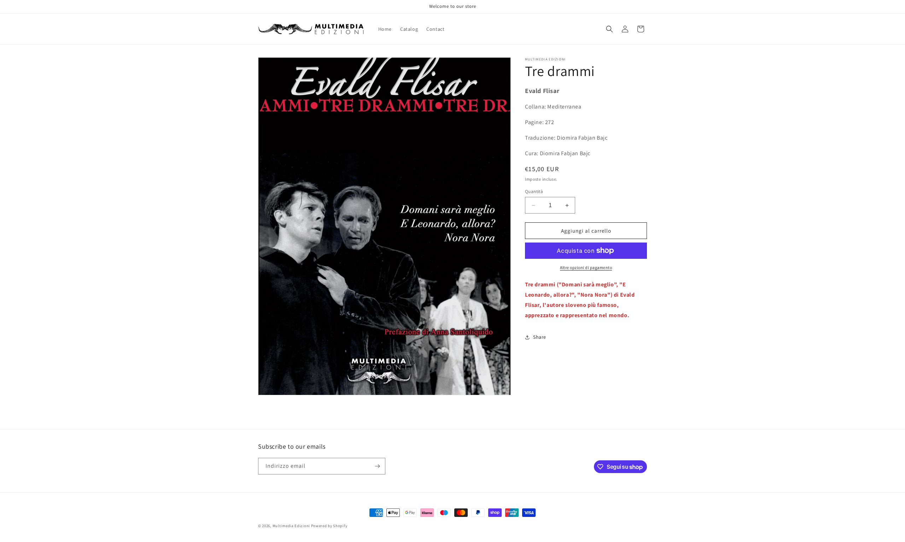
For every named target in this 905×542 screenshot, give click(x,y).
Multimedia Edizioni (291, 525)
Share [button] (539, 337)
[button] (609, 29)
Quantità (534, 191)
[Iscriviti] (377, 466)
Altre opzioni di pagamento (586, 267)
